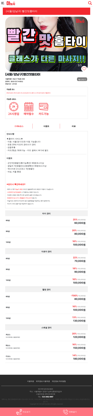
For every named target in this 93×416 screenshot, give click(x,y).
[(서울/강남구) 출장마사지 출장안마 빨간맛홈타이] (46, 44)
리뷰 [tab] (74, 126)
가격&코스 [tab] (18, 126)
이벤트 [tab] (46, 126)
